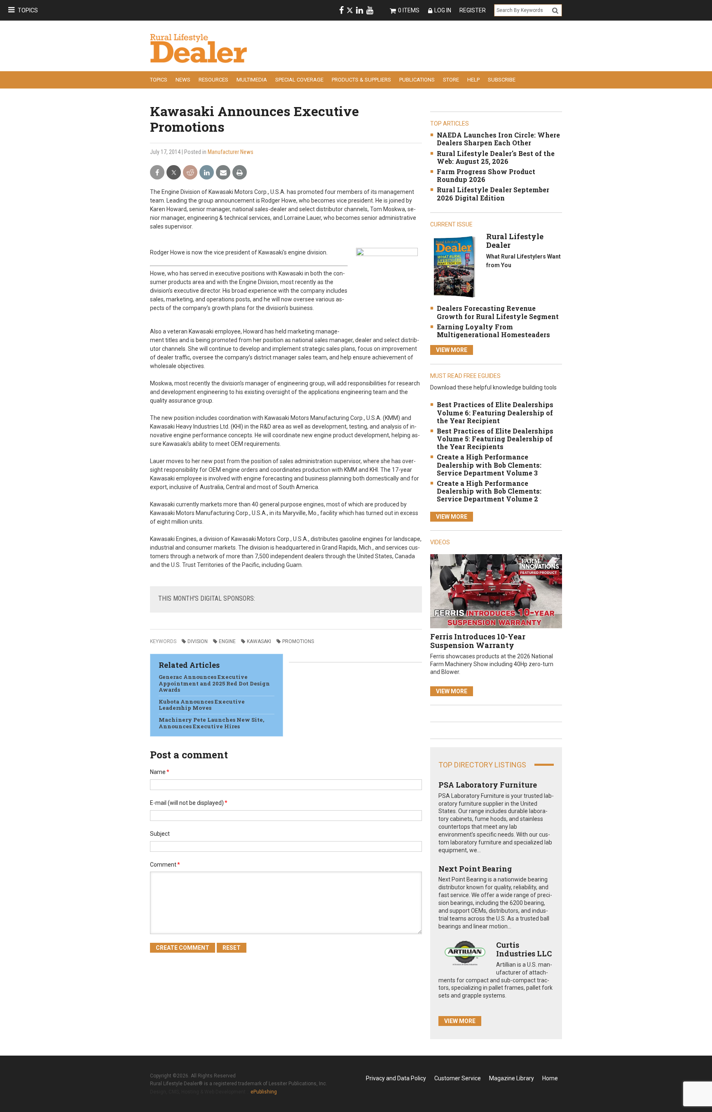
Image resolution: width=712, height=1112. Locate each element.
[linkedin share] (206, 173)
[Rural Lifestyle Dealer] (454, 266)
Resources (213, 80)
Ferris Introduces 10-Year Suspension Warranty (477, 641)
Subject (160, 833)
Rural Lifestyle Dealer (514, 240)
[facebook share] (157, 173)
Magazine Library (511, 1078)
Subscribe (501, 80)
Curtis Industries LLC (524, 949)
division (197, 641)
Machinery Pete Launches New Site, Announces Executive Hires (211, 723)
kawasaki (259, 641)
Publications (417, 80)
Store (451, 80)
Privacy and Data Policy (396, 1078)
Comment (165, 864)
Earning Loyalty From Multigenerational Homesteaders (493, 330)
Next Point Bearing (475, 869)
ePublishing (264, 1092)
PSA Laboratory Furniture (487, 785)
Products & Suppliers (361, 80)
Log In (442, 10)
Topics (28, 10)
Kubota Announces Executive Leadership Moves (202, 705)
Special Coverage (299, 80)
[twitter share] (173, 173)
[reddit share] (190, 173)
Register (472, 10)
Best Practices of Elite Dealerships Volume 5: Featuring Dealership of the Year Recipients (495, 439)
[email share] (223, 173)
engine (227, 641)
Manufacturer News (230, 152)
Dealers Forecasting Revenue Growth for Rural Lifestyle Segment (498, 312)
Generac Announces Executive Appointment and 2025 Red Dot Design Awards (214, 683)
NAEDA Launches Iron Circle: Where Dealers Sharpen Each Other (498, 139)
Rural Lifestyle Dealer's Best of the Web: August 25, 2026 (496, 157)
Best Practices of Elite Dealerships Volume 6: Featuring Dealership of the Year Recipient (495, 412)
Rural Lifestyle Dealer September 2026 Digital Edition (493, 193)
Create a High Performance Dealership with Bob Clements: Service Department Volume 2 (489, 491)
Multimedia (252, 80)
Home (550, 1078)
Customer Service (457, 1078)
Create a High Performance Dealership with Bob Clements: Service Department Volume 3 (489, 464)
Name (159, 772)
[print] (239, 173)
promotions (298, 641)
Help (473, 80)
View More (451, 350)
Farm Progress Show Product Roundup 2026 (486, 175)
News (183, 80)
